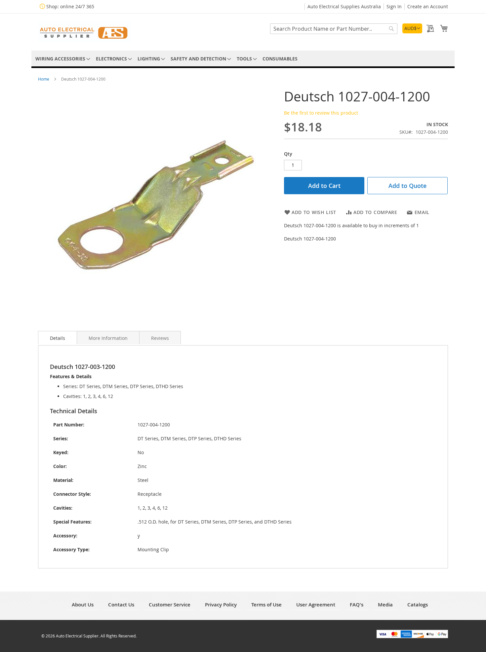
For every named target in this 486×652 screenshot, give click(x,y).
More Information (108, 338)
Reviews (160, 338)
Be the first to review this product (321, 113)
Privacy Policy (221, 604)
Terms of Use (266, 604)
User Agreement (315, 604)
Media (385, 604)
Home (44, 79)
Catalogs (417, 604)
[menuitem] (61, 58)
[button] (412, 28)
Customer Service (169, 604)
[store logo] (84, 31)
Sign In (394, 6)
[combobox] (333, 28)
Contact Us (121, 604)
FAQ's (356, 604)
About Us (83, 604)
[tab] (57, 337)
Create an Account (427, 6)
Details (57, 338)
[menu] (243, 58)
